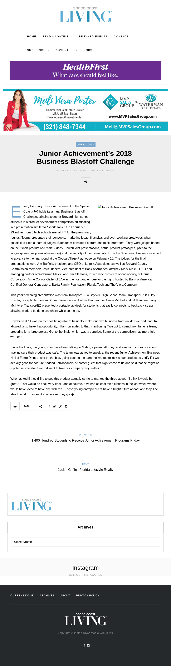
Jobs (88, 50)
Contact (121, 36)
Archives (47, 595)
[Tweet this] (103, 181)
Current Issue (22, 595)
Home (31, 36)
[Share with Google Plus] (112, 181)
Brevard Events (93, 36)
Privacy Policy (88, 595)
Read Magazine (56, 36)
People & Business (102, 170)
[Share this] (94, 181)
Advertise (65, 50)
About (65, 595)
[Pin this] (122, 181)
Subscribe (36, 50)
